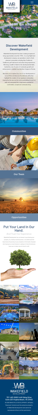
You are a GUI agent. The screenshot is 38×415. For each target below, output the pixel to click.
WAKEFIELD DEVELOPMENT (18, 402)
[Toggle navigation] (32, 2)
